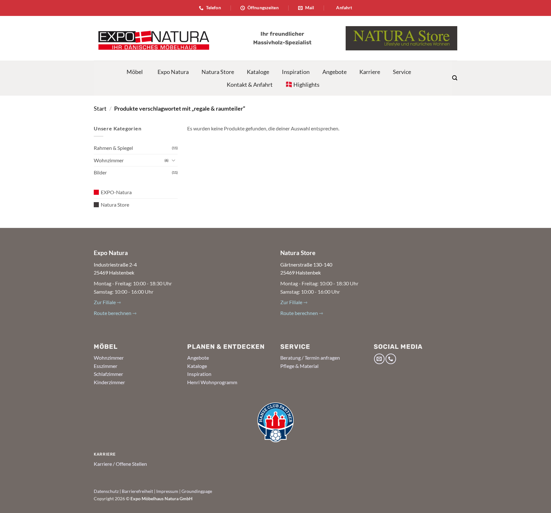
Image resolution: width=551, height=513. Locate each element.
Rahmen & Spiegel (113, 148)
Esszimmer (105, 366)
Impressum (167, 491)
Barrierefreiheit (137, 491)
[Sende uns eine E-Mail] (379, 359)
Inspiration (296, 71)
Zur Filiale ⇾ (107, 302)
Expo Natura (173, 71)
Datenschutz (106, 491)
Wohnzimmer (109, 160)
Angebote (334, 71)
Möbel (135, 71)
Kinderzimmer (109, 382)
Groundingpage (196, 491)
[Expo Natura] (151, 38)
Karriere (369, 71)
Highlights (306, 84)
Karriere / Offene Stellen (120, 464)
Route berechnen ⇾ (115, 313)
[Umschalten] (174, 160)
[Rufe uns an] (391, 359)
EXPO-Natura (116, 192)
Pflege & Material (299, 366)
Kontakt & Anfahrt (250, 84)
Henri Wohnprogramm (212, 382)
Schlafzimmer (108, 374)
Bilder (100, 172)
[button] (454, 78)
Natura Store (218, 71)
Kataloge (258, 71)
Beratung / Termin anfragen (310, 358)
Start (100, 108)
